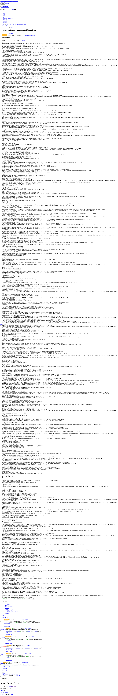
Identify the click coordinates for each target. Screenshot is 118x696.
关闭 (1, 680)
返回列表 (2, 25)
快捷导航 (2, 11)
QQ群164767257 (14, 1)
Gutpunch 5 (7, 613)
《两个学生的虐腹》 (9, 606)
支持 (7, 623)
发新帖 (6, 25)
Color (4, 674)
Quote (12, 674)
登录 (6, 40)
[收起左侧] (11, 27)
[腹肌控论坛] (4, 7)
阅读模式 (33, 35)
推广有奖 (5, 19)
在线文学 (14, 24)
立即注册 (7, 3)
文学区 (10, 24)
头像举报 (2, 686)
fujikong (2, 690)
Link (9, 674)
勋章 (4, 14)
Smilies (17, 674)
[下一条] (16, 683)
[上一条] (9, 683)
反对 (9, 623)
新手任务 (5, 22)
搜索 (13, 9)
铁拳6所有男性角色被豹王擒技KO (12, 611)
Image (7, 674)
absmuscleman (3, 629)
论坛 (4, 13)
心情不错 (7, 605)
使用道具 (4, 617)
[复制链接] (11, 33)
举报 (7, 617)
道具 (4, 15)
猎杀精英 (7, 608)
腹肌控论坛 (2, 24)
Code (14, 674)
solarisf (1, 663)
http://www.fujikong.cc (4, 692)
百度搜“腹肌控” (7, 1)
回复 (3, 615)
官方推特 (2, 1)
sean (1, 324)
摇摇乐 (8, 18)
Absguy (2, 620)
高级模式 (4, 673)
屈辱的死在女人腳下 (9, 609)
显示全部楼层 (28, 35)
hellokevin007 (3, 654)
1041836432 (2, 637)
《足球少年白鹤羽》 (9, 610)
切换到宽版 (2, 2)
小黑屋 (6, 686)
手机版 (9, 686)
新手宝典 (5, 21)
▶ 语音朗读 (6, 619)
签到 (4, 17)
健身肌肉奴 (7, 604)
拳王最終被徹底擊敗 (21, 24)
